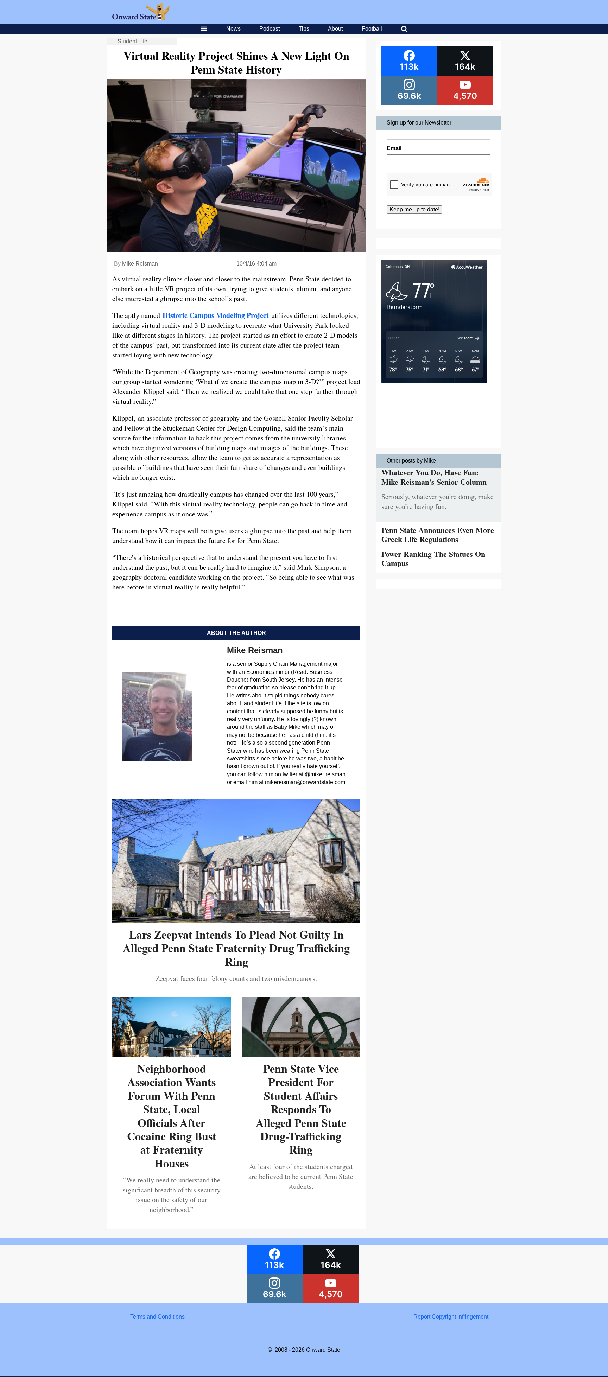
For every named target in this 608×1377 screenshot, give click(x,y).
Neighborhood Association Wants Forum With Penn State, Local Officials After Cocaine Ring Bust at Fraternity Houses (171, 1115)
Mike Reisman (140, 264)
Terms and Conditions (157, 1317)
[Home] (141, 18)
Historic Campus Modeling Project (216, 315)
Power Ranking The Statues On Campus (433, 558)
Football (372, 29)
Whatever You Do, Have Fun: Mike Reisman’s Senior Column (434, 476)
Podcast (269, 29)
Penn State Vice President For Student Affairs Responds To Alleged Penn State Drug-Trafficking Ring (301, 1109)
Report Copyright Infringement (450, 1317)
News (233, 29)
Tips (304, 29)
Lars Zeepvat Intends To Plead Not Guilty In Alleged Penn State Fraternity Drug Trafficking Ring (236, 948)
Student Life (132, 41)
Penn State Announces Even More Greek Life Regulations (437, 534)
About (335, 29)
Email (394, 148)
